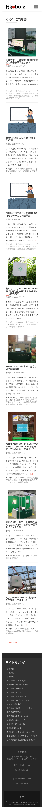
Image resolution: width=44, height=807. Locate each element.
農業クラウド (14, 98)
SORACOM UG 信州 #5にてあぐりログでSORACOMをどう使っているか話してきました (22, 446)
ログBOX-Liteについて (16, 720)
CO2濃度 (9, 246)
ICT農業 (9, 93)
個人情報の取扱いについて (17, 716)
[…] (7, 87)
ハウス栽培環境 (14, 96)
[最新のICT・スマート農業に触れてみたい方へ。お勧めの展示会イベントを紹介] (22, 504)
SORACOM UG (22, 631)
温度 (23, 249)
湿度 (27, 249)
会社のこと (29, 169)
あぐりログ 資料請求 (15, 688)
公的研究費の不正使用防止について (21, 740)
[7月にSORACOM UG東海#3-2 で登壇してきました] (22, 580)
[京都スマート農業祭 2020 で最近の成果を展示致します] (22, 42)
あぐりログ (19, 91)
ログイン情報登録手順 (16, 724)
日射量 (18, 249)
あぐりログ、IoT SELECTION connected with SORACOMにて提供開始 (22, 291)
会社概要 (10, 669)
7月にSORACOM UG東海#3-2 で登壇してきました (21, 598)
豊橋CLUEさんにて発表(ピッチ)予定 (21, 139)
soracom (13, 631)
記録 (15, 480)
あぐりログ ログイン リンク (18, 700)
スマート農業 (26, 93)
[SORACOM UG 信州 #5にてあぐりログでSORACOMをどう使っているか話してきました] (22, 426)
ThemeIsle (31, 804)
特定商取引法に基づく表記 (17, 684)
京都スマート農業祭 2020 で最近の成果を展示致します (22, 61)
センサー (28, 91)
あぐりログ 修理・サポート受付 (19, 708)
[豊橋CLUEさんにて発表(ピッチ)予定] (22, 120)
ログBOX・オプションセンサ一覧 (20, 732)
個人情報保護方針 (14, 712)
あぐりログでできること (17, 696)
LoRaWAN (16, 93)
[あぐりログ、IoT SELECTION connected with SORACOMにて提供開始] (22, 270)
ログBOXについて (14, 728)
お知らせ (28, 244)
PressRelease (20, 322)
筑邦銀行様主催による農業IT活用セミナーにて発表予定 (21, 214)
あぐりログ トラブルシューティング (22, 736)
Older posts (11, 643)
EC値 (15, 246)
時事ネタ (9, 480)
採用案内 (10, 672)
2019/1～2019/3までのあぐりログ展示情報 (21, 367)
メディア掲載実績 (14, 704)
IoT (31, 480)
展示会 (8, 558)
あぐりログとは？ (14, 692)
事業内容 (10, 676)
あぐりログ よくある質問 (17, 680)
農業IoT (28, 171)
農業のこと (19, 555)
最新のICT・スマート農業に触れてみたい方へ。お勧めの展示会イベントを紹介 (21, 524)
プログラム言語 (31, 478)
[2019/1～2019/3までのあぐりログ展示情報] (22, 348)
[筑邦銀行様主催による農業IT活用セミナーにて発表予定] (22, 195)
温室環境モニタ (27, 96)
